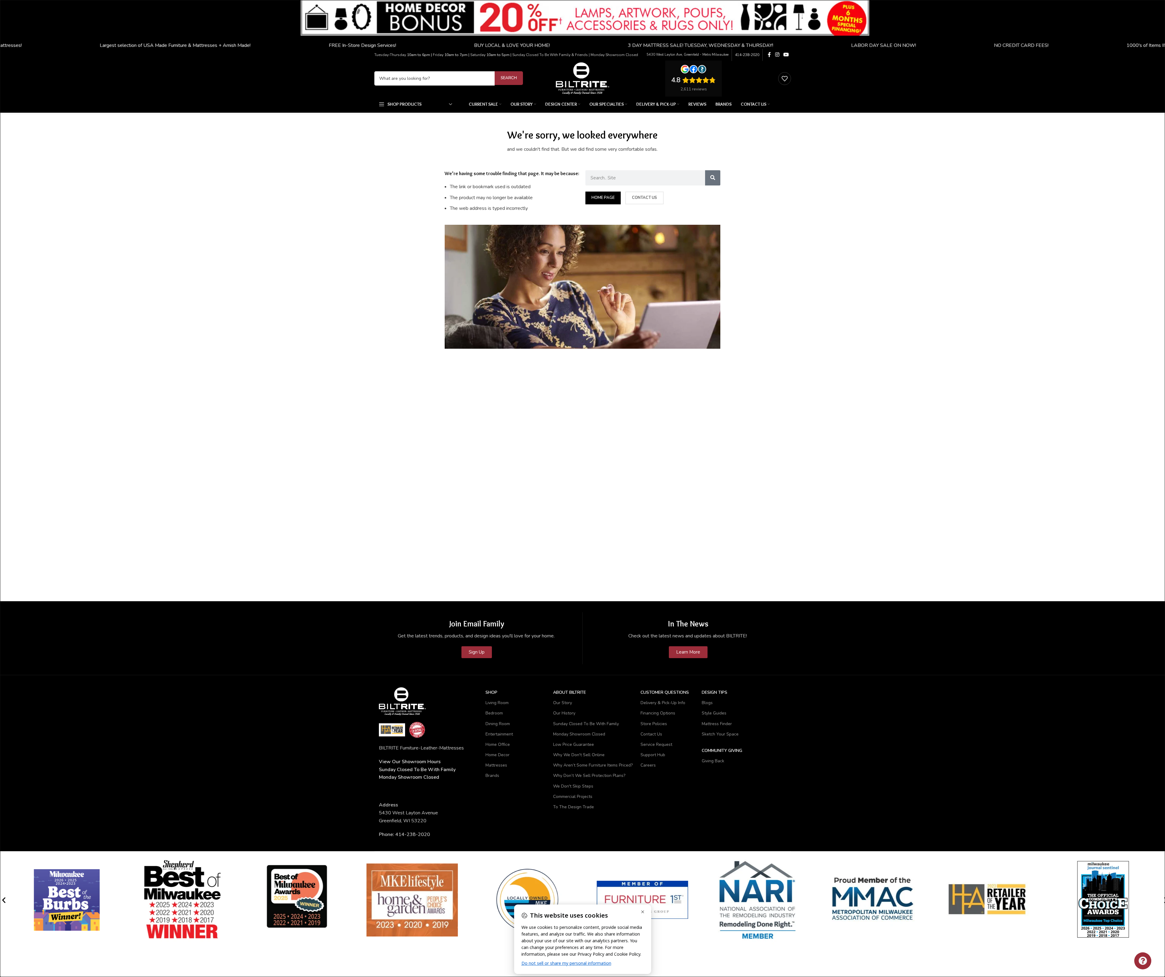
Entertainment (499, 734)
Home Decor (497, 755)
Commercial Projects (572, 796)
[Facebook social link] (769, 54)
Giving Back (713, 761)
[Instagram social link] (777, 54)
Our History (564, 713)
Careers (648, 765)
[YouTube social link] (786, 54)
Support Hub (653, 755)
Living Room (497, 703)
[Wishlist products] (784, 78)
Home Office (497, 744)
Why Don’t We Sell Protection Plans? (589, 775)
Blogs (707, 703)
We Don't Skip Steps (573, 786)
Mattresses (496, 765)
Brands (492, 775)
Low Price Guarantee (573, 744)
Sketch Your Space (720, 734)
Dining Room (497, 724)
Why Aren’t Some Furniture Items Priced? (593, 765)
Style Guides (714, 713)
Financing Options (658, 713)
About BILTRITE (569, 692)
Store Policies (654, 724)
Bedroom (494, 713)
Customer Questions (665, 692)
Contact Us (651, 734)
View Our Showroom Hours (410, 761)
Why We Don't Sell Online (579, 755)
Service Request (656, 744)
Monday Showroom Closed (409, 777)
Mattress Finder (717, 724)
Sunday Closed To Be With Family (586, 724)
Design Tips (714, 692)
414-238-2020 (747, 54)
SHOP (491, 692)
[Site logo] (582, 78)
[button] (4, 900)
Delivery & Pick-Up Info (663, 703)
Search (509, 78)
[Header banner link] (582, 24)
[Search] (712, 177)
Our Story (562, 703)
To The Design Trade (573, 807)
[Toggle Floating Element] (1142, 960)
